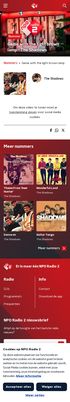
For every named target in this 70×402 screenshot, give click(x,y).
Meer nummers (49, 248)
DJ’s (7, 288)
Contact (44, 288)
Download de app (50, 296)
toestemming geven (23, 112)
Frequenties (12, 303)
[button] (5, 5)
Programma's (13, 296)
